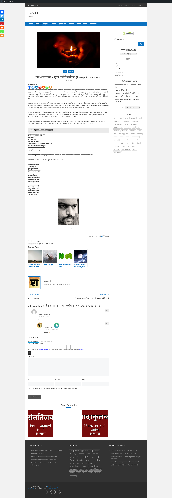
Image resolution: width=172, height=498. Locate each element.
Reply (106, 310)
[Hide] (0, 39)
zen (138, 127)
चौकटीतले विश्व (80, 460)
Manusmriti (135, 121)
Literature (78, 451)
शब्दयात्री (33, 13)
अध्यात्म (88, 454)
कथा (83, 457)
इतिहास (132, 134)
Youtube (120, 5)
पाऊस (121, 140)
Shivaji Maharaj (118, 127)
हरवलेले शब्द (62, 24)
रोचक (138, 143)
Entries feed (118, 69)
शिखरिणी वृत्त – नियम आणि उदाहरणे (129, 465)
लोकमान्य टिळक (73, 469)
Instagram (140, 5)
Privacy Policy (82, 349)
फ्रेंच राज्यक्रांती (134, 140)
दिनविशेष (71, 24)
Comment (31, 357)
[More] (50, 87)
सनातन (134, 149)
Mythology (96, 451)
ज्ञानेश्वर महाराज (135, 137)
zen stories (117, 131)
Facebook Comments (46, 341)
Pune (126, 124)
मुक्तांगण (71, 71)
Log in (116, 66)
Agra (120, 118)
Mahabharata (125, 121)
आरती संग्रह (95, 454)
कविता (87, 457)
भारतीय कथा (84, 463)
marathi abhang (118, 124)
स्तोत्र (84, 473)
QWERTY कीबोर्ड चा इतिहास (122, 90)
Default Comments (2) (33, 341)
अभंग (115, 134)
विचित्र (123, 146)
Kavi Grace (116, 121)
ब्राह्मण (115, 143)
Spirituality (73, 454)
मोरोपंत (132, 143)
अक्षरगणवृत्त (132, 131)
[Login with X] (29, 353)
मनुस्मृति (121, 143)
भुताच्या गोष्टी (93, 463)
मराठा (127, 143)
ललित (97, 466)
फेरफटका (72, 463)
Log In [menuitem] (5, 1)
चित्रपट (72, 460)
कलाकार (115, 137)
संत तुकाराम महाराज (126, 149)
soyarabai (127, 127)
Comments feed (119, 72)
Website (84, 380)
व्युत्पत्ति (54, 24)
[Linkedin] (36, 87)
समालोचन (72, 473)
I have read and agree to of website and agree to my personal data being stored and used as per (56, 349)
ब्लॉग (37, 24)
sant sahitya (134, 124)
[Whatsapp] (47, 87)
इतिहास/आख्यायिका (74, 457)
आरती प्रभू (121, 134)
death (126, 118)
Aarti (115, 118)
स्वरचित (90, 473)
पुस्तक (94, 460)
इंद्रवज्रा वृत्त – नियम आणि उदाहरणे (127, 451)
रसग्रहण (92, 466)
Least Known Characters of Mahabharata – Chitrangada (128, 100)
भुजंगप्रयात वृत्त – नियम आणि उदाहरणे (129, 462)
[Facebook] (29, 87)
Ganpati (132, 118)
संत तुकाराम (116, 149)
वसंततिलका (116, 146)
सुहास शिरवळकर (117, 152)
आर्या (127, 134)
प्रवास (99, 460)
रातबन (79, 24)
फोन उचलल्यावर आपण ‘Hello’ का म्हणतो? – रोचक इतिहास (128, 86)
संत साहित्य (98, 469)
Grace (139, 118)
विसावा (31, 24)
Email (57, 380)
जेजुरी (127, 137)
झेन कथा (116, 140)
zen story (124, 131)
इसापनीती (139, 134)
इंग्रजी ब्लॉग (93, 24)
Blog (71, 451)
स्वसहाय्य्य (97, 473)
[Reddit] (43, 87)
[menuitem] (1, 1)
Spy (134, 127)
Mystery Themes (51, 489)
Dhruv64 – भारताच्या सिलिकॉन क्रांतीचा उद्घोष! (127, 93)
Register (117, 63)
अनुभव (139, 131)
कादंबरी (121, 137)
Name (30, 380)
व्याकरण (133, 146)
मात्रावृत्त (78, 466)
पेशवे (127, 140)
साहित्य (45, 24)
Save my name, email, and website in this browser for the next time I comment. (53, 389)
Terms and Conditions (43, 349)
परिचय (85, 24)
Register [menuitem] (11, 1)
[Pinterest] (40, 87)
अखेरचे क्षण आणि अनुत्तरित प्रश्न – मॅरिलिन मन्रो (127, 96)
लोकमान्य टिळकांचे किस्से (129, 454)
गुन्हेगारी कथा (95, 457)
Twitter (133, 5)
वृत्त (128, 146)
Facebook (126, 5)
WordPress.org (119, 75)
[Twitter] (33, 87)
